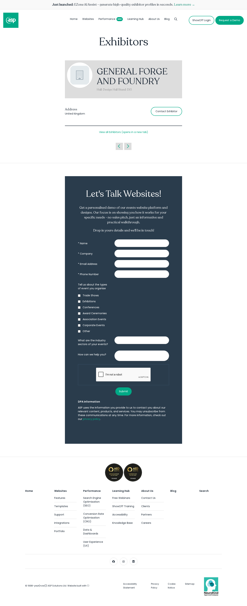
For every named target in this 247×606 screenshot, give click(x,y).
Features (59, 498)
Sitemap (189, 583)
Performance (107, 19)
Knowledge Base (122, 523)
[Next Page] (127, 146)
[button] (123, 132)
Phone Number (88, 274)
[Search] (176, 20)
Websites (88, 19)
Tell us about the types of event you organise (92, 286)
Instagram (123, 561)
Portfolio (59, 531)
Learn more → (184, 4)
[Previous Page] (119, 146)
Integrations (61, 523)
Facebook (114, 561)
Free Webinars (121, 498)
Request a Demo (229, 20)
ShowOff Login (201, 20)
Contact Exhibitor (166, 111)
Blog (167, 19)
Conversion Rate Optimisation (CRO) (93, 517)
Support (59, 514)
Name (83, 243)
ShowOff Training (123, 506)
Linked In (133, 561)
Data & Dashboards (90, 531)
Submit (123, 391)
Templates (61, 506)
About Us (154, 19)
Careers (146, 523)
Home (74, 19)
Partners (146, 514)
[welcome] (10, 20)
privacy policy (91, 419)
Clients (145, 506)
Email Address (87, 264)
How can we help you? (92, 354)
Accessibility (120, 514)
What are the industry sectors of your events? (93, 342)
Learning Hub (135, 19)
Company (85, 253)
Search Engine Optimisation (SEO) (92, 501)
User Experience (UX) (93, 543)
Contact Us (148, 498)
